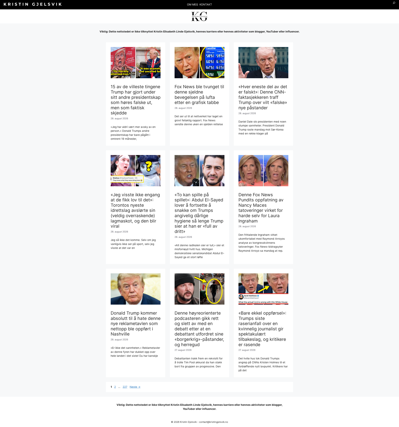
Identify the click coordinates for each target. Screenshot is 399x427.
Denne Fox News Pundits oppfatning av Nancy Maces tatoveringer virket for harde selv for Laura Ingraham (261, 208)
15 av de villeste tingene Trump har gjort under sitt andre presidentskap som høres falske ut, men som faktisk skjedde (136, 100)
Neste (135, 386)
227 (125, 386)
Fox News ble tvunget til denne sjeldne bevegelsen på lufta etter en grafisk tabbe (199, 94)
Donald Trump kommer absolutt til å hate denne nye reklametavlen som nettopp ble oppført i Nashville (136, 323)
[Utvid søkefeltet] (394, 4)
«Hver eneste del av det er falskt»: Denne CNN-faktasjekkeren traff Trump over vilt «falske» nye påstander (262, 97)
